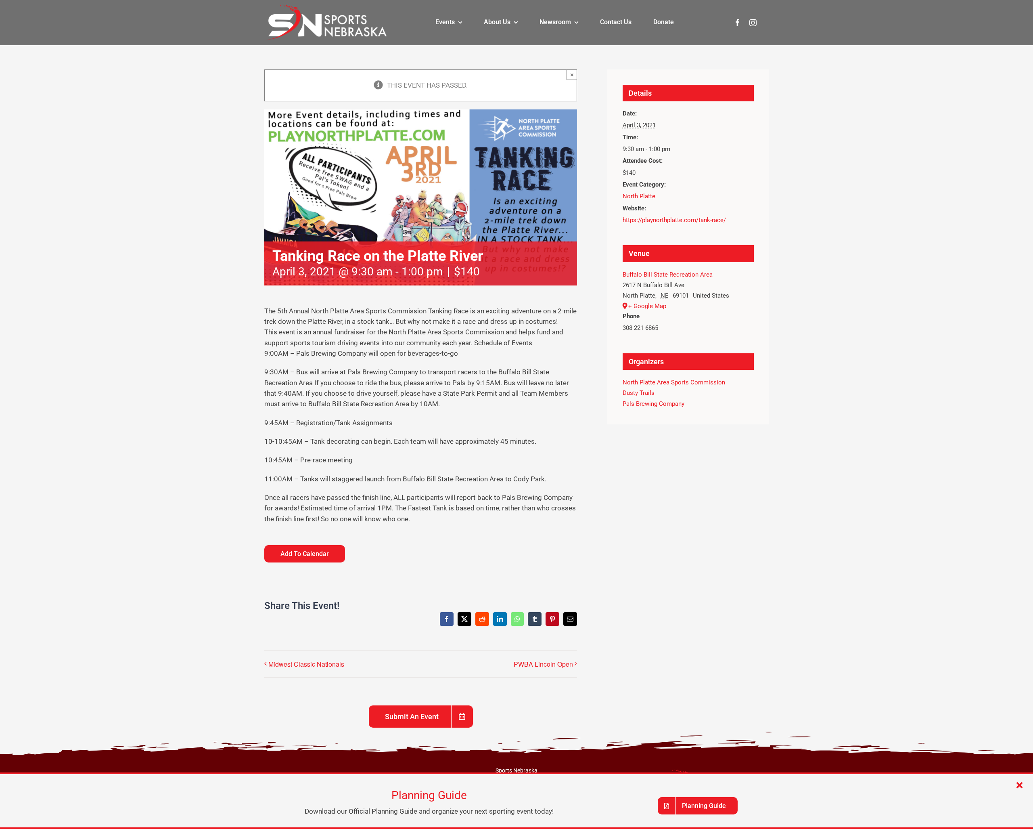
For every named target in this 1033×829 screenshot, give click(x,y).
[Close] (1019, 785)
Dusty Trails (639, 393)
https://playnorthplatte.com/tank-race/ (674, 220)
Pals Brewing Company (653, 403)
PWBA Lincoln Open (543, 664)
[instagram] (753, 22)
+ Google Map (647, 306)
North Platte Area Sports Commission (674, 382)
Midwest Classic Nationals (306, 664)
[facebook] (737, 22)
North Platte (639, 196)
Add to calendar (304, 553)
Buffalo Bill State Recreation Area (668, 274)
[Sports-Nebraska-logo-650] (325, 7)
